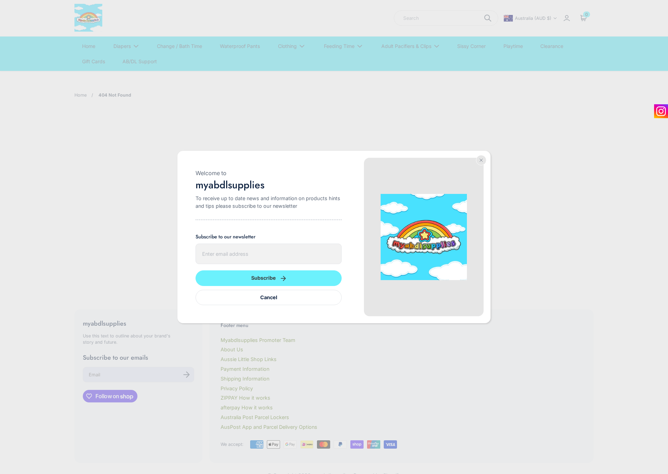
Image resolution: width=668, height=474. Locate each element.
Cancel (268, 297)
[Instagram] (661, 111)
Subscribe (263, 278)
